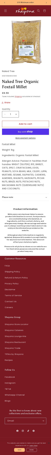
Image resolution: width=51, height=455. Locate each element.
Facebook (10, 377)
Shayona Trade (12, 348)
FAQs (7, 265)
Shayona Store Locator (16, 324)
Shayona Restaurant (15, 342)
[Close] (49, 443)
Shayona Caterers (14, 330)
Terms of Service (13, 295)
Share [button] (7, 102)
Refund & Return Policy (16, 277)
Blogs (7, 400)
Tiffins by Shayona (14, 354)
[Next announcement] (46, 2)
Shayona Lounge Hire (15, 336)
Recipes (9, 360)
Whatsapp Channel (15, 395)
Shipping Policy (12, 271)
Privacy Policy (12, 283)
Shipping (18, 96)
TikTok (8, 389)
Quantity (6, 109)
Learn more (33, 445)
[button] (5, 11)
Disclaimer (10, 289)
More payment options (26, 138)
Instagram (10, 383)
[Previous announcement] (4, 2)
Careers (9, 307)
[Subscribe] (43, 421)
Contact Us (10, 301)
